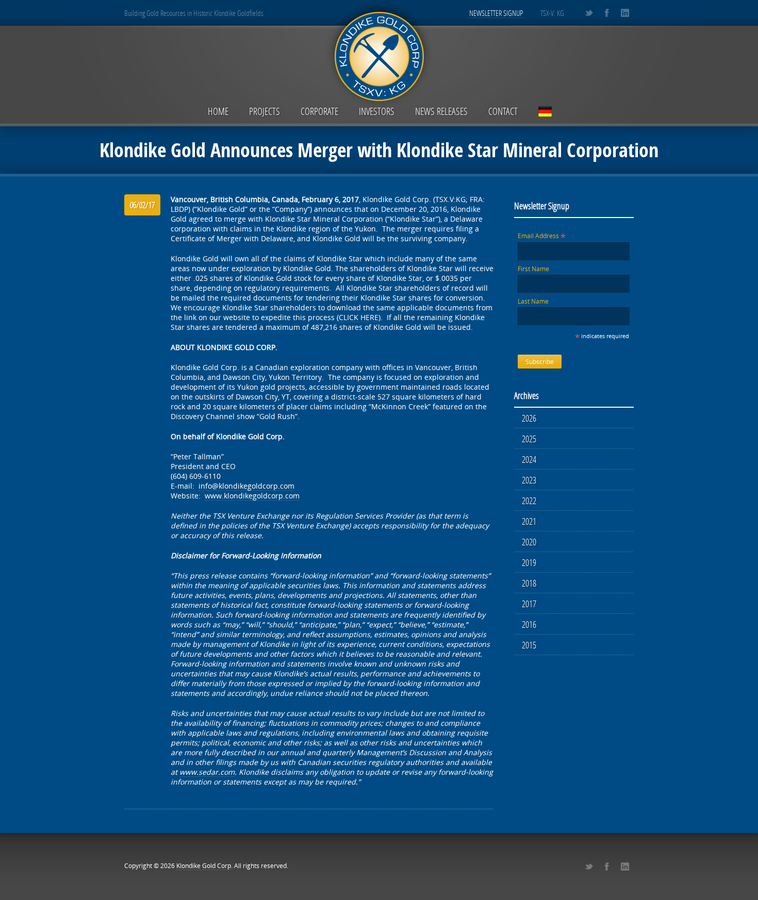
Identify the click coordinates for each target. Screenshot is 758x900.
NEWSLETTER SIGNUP (496, 13)
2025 (529, 438)
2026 (529, 418)
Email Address (542, 236)
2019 (529, 562)
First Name (533, 268)
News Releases (441, 111)
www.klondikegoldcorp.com (252, 496)
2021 (529, 521)
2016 (529, 624)
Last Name (533, 301)
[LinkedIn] (625, 13)
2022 (529, 500)
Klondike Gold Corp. (204, 865)
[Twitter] (589, 13)
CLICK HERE (358, 317)
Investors (376, 111)
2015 (529, 645)
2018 (529, 583)
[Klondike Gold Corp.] (379, 55)
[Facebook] (607, 13)
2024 (529, 459)
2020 (529, 542)
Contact (503, 111)
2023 (529, 480)
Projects (264, 111)
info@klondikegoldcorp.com (246, 486)
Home (218, 111)
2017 (529, 603)
